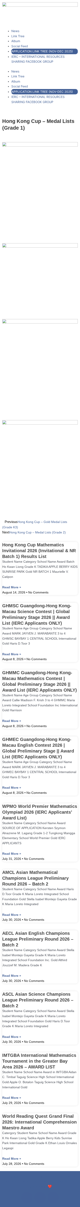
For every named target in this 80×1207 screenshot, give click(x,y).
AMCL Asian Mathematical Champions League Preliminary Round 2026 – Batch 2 (35, 878)
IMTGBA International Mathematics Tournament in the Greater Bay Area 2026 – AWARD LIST (39, 1061)
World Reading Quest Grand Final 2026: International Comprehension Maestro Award (39, 1122)
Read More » (11, 587)
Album (15, 41)
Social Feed (19, 46)
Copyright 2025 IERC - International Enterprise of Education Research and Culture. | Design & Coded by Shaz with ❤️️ (40, 1181)
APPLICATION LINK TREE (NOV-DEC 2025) (42, 51)
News (15, 31)
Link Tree (17, 36)
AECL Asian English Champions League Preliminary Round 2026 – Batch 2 (37, 939)
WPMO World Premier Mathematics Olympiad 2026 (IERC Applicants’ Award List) (39, 812)
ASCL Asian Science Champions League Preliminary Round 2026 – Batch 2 (37, 1000)
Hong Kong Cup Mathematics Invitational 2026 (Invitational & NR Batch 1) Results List (39, 550)
